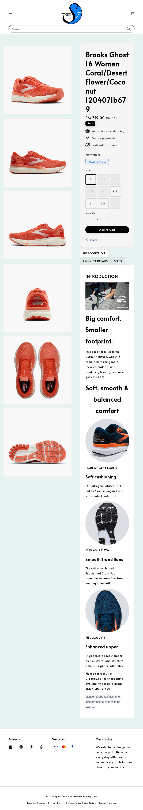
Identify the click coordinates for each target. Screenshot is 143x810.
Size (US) (90, 170)
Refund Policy (73, 802)
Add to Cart (107, 229)
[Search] (128, 28)
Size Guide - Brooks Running (100, 802)
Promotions (92, 154)
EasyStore (91, 796)
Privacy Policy (56, 802)
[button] (10, 13)
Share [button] (93, 239)
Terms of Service (36, 802)
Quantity (90, 212)
